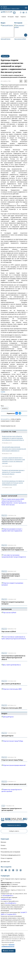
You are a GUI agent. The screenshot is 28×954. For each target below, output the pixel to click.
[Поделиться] (21, 81)
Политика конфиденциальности (10, 855)
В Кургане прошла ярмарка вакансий (14, 784)
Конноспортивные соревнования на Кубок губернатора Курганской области (13, 657)
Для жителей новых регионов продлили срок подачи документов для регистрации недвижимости (14, 449)
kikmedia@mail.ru (8, 895)
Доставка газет (5, 861)
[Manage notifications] (3, 950)
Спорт (3, 805)
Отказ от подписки (6, 858)
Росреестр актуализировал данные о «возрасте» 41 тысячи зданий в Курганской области (13, 472)
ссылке (3, 391)
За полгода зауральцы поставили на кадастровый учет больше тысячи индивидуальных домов (13, 483)
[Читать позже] (25, 81)
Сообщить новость (14, 831)
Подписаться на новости (14, 825)
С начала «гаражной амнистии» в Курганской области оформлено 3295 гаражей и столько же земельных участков (13, 460)
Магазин (3, 842)
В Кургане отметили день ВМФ (12, 708)
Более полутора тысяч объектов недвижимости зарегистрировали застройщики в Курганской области (13, 438)
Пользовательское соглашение (10, 852)
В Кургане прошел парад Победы (12, 760)
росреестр (5, 408)
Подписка (23, 16)
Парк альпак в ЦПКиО (9, 631)
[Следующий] (25, 35)
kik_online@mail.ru (10, 903)
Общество (5, 56)
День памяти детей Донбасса (11, 684)
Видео (17, 16)
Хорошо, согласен (8, 950)
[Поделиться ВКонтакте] (16, 413)
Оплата (3, 845)
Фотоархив (11, 16)
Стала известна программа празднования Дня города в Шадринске (11, 576)
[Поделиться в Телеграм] (20, 413)
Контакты (4, 848)
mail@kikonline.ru (6, 899)
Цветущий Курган (7, 736)
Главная (4, 16)
